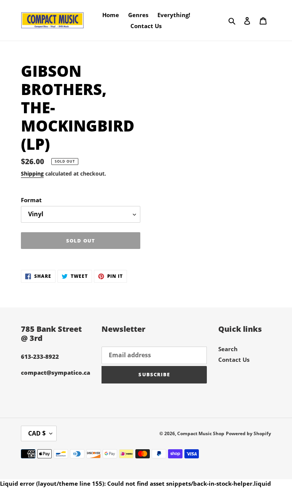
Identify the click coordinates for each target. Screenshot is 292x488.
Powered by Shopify (248, 433)
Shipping (32, 173)
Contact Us (233, 359)
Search (228, 349)
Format (31, 200)
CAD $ (37, 433)
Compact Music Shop (200, 433)
